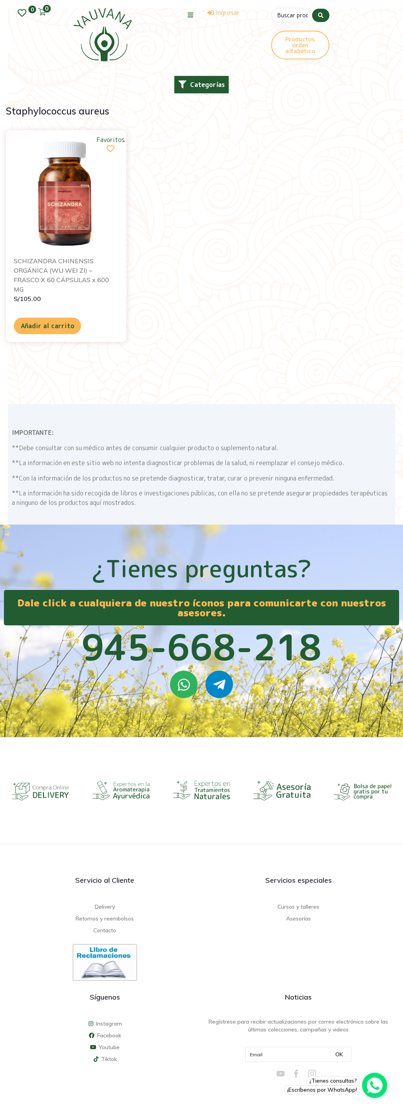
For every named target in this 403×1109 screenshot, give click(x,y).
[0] (24, 13)
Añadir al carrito (47, 326)
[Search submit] (320, 15)
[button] (191, 15)
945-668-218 (201, 647)
